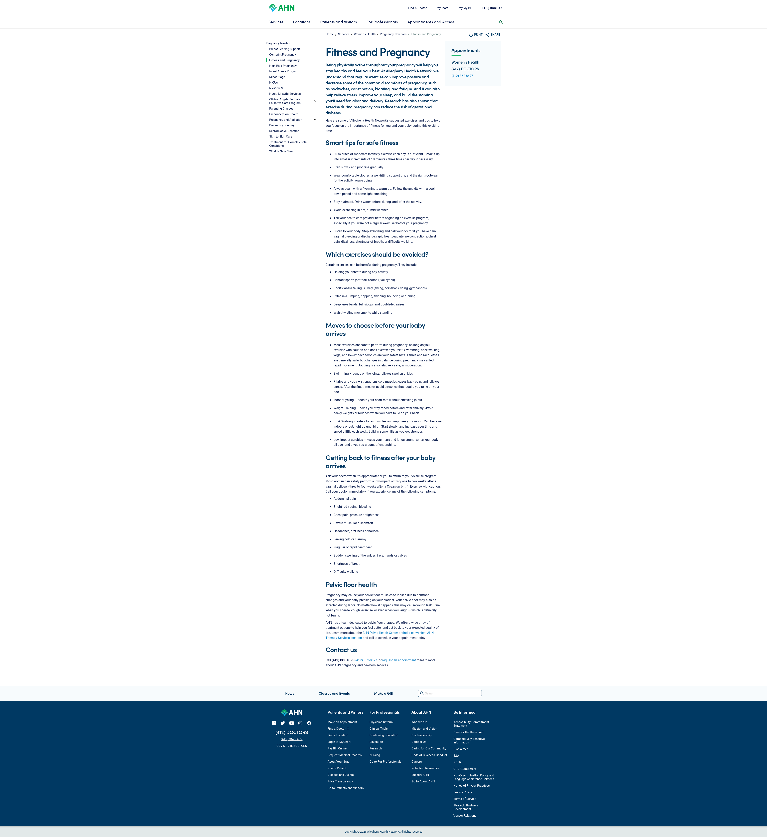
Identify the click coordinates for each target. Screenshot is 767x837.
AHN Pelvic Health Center (380, 632)
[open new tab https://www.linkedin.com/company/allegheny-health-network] (274, 722)
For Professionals (382, 22)
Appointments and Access (431, 22)
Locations (302, 22)
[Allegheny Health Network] (281, 7)
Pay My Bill (465, 8)
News (289, 693)
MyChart (442, 8)
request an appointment (399, 660)
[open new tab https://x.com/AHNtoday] (282, 722)
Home (330, 34)
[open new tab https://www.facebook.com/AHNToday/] (309, 722)
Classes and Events (334, 693)
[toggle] (315, 101)
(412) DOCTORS (492, 8)
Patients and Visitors (338, 22)
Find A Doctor (417, 8)
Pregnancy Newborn (393, 34)
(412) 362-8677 (366, 660)
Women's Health (365, 34)
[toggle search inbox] (501, 21)
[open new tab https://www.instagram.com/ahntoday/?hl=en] (300, 722)
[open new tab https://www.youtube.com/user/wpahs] (291, 722)
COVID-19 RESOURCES (291, 746)
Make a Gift (383, 693)
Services (275, 22)
